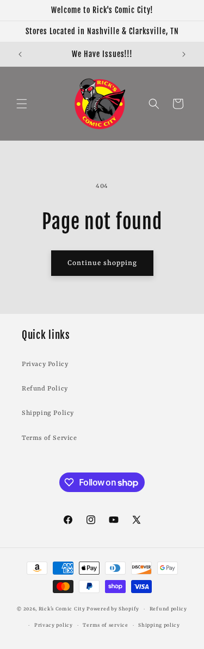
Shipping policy (159, 625)
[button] (22, 104)
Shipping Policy (48, 413)
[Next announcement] (184, 54)
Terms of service (105, 625)
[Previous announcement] (20, 54)
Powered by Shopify (112, 609)
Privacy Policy (45, 364)
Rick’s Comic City (62, 609)
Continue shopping (102, 263)
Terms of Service (49, 438)
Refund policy (168, 609)
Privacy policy (53, 625)
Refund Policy (45, 389)
